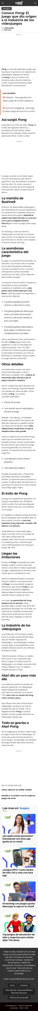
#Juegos (6, 8)
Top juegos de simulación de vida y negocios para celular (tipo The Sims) (18, 937)
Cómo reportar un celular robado (17, 789)
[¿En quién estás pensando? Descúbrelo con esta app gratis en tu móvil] (19, 832)
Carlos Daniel (9, 28)
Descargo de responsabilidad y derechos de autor (19, 991)
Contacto (24, 985)
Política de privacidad (19, 997)
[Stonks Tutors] (19, 3)
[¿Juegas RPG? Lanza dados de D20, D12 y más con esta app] (19, 866)
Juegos (24, 808)
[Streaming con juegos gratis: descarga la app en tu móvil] (19, 900)
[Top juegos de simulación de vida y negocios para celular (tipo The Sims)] (19, 931)
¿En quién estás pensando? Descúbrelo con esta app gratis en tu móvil (17, 839)
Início (12, 985)
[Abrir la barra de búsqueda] (3, 3)
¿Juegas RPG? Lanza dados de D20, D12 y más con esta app (17, 872)
